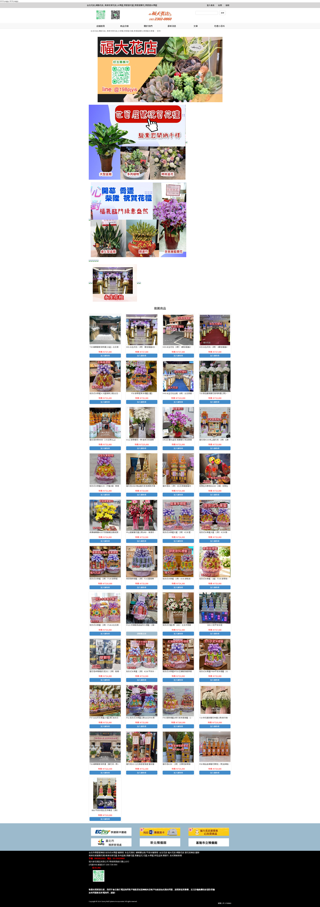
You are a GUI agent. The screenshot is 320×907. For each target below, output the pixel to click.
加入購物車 (105, 355)
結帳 (227, 5)
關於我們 (148, 25)
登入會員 (210, 5)
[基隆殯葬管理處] (208, 842)
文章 (196, 25)
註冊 (220, 5)
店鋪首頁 (100, 25)
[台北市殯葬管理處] (111, 842)
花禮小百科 (219, 25)
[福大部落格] (208, 831)
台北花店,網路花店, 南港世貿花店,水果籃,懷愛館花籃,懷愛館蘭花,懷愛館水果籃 (122, 5)
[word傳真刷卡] (160, 831)
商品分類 (124, 25)
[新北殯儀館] (160, 842)
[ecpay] (111, 831)
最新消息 (172, 25)
